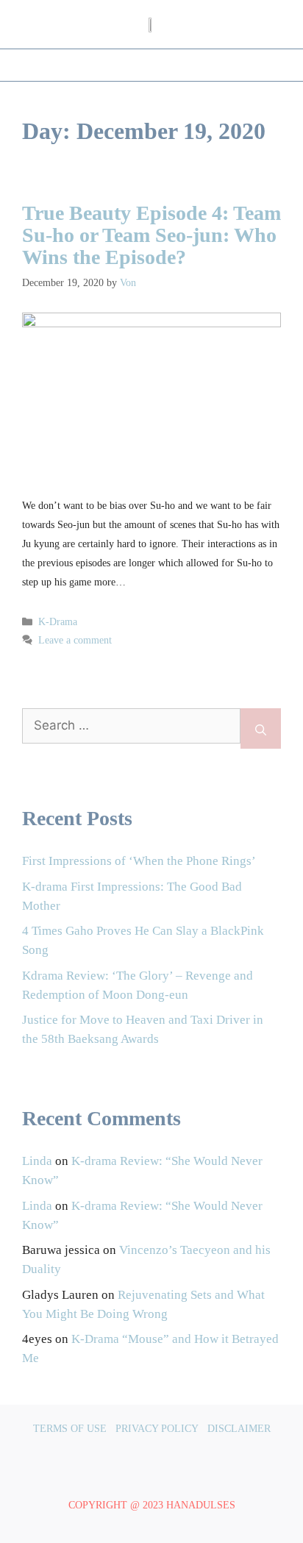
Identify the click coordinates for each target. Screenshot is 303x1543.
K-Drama (57, 621)
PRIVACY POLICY (157, 1428)
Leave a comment (75, 640)
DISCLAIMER (239, 1428)
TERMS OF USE (70, 1428)
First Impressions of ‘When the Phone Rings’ (139, 861)
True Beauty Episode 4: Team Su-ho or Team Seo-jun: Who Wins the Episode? (151, 235)
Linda (37, 1161)
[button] (151, 65)
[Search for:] (131, 728)
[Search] (260, 728)
